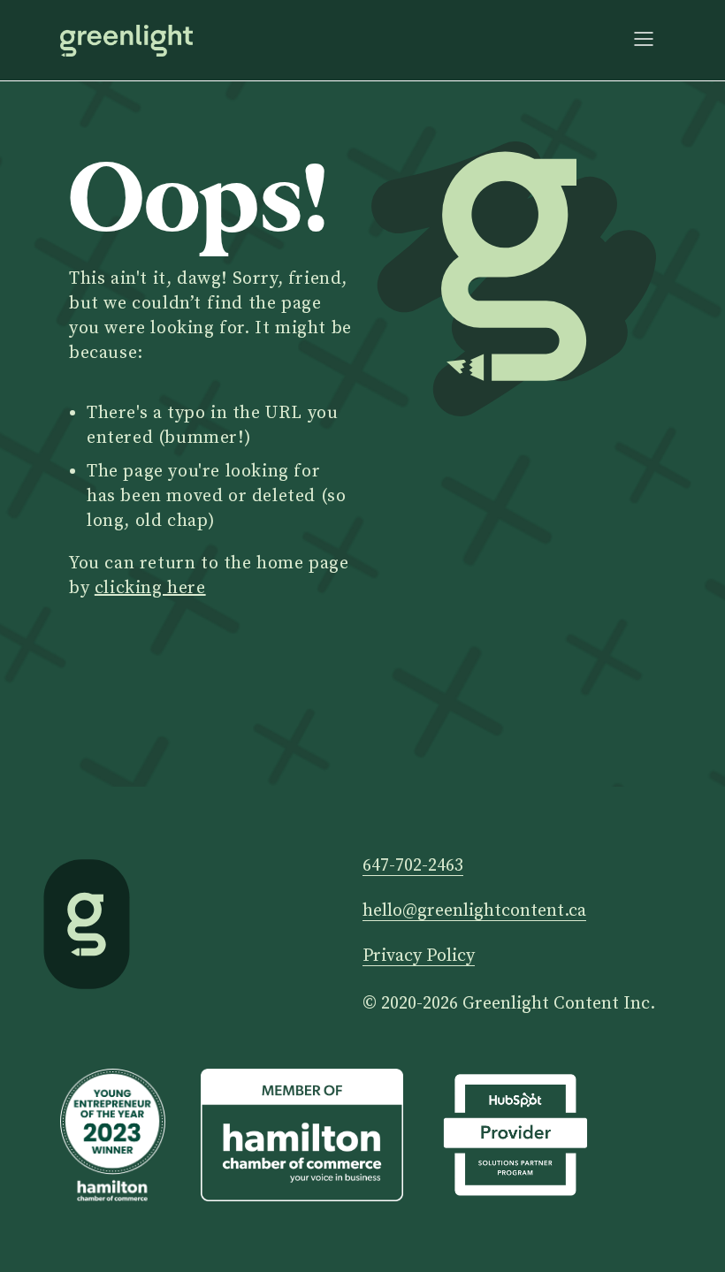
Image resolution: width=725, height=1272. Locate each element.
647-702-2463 (412, 866)
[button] (643, 40)
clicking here (150, 588)
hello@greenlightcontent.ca (474, 912)
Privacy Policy (418, 957)
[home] (126, 41)
